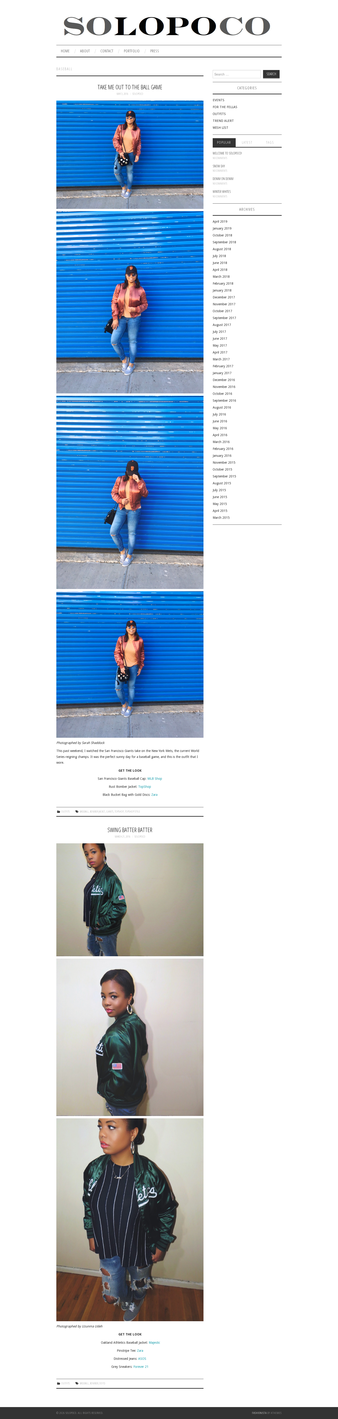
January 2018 (222, 290)
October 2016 (222, 393)
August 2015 (222, 483)
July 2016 (219, 414)
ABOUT (85, 50)
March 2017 (221, 359)
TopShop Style (132, 811)
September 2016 (224, 400)
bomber (94, 1383)
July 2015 (219, 490)
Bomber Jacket (97, 811)
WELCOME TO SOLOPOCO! (227, 153)
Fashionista (259, 1413)
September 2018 (224, 242)
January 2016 (222, 455)
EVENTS (218, 100)
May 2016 (220, 428)
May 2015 (220, 504)
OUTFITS (65, 811)
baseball (84, 811)
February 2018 (223, 283)
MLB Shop (154, 778)
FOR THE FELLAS (225, 107)
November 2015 (224, 462)
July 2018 (219, 256)
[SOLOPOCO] (166, 24)
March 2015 (221, 517)
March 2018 (221, 276)
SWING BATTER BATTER (130, 830)
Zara (154, 794)
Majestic (154, 1342)
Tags (270, 142)
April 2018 (220, 270)
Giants (109, 811)
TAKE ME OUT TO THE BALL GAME (129, 87)
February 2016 (223, 449)
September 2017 (224, 318)
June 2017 (220, 338)
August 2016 (222, 407)
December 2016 (224, 380)
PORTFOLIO (132, 50)
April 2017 (220, 352)
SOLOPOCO (137, 94)
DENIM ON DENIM (223, 179)
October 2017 (222, 311)
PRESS (154, 50)
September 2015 (224, 476)
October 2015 (222, 469)
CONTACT (106, 50)
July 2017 (219, 332)
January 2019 (222, 228)
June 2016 (220, 421)
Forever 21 (141, 1367)
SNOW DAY (219, 166)
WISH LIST (220, 127)
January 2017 (222, 373)
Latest (247, 142)
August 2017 (222, 325)
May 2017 (220, 345)
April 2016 (220, 435)
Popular (224, 142)
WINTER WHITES (222, 191)
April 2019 (220, 221)
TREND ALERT (223, 121)
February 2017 (223, 366)
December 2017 (224, 297)
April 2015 (220, 511)
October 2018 (222, 235)
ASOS (142, 1358)
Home (65, 50)
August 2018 (222, 249)
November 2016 (224, 387)
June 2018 (220, 263)
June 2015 (220, 497)
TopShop (144, 786)
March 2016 (221, 442)
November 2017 (224, 304)
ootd (102, 1383)
